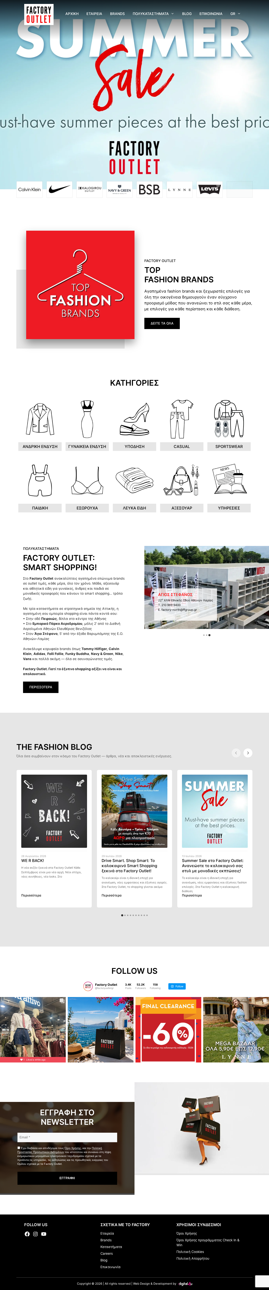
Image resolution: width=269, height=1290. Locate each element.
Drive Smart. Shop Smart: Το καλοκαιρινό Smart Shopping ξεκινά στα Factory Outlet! (129, 865)
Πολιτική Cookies (190, 1252)
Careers (106, 1253)
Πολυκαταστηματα (151, 14)
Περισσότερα (31, 895)
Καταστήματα (111, 1247)
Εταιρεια (94, 14)
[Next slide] (248, 753)
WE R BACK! (32, 860)
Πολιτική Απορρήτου (192, 1258)
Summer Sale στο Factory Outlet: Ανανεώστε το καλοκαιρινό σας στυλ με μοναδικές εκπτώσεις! (213, 865)
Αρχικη (72, 14)
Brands (117, 14)
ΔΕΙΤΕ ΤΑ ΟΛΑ (162, 323)
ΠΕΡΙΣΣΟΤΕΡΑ (40, 687)
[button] (204, 635)
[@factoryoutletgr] (88, 986)
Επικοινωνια (211, 14)
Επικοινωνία (110, 1267)
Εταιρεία (107, 1233)
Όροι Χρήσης (73, 1148)
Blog (187, 14)
